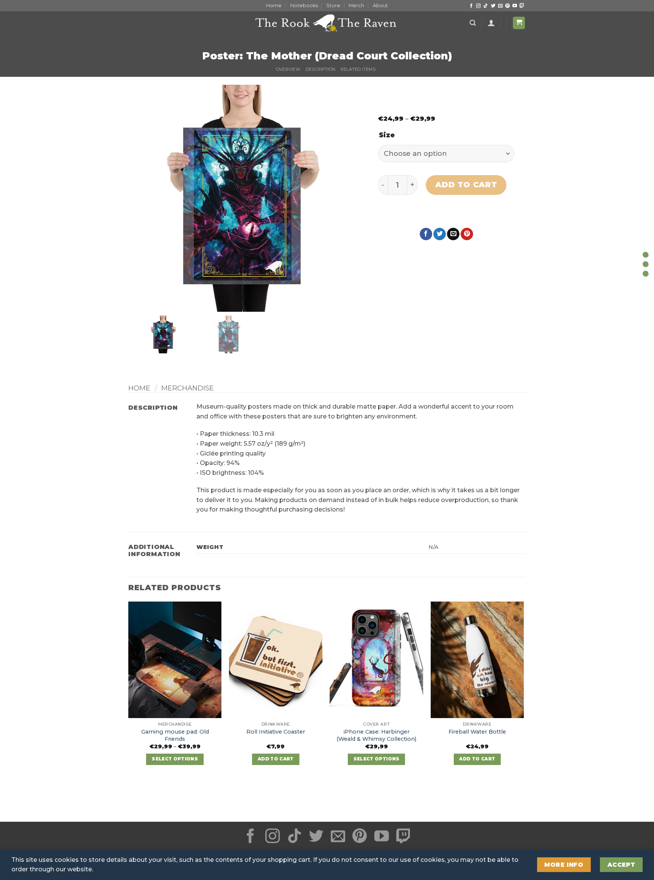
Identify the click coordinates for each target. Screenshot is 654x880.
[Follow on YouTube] (514, 6)
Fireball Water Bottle (477, 731)
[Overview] (645, 254)
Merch (356, 5)
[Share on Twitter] (439, 234)
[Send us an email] (500, 6)
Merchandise (187, 388)
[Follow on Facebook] (471, 6)
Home (274, 5)
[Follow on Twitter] (493, 6)
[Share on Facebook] (426, 234)
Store (333, 5)
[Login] (491, 22)
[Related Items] (645, 273)
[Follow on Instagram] (478, 6)
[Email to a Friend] (453, 234)
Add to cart (466, 184)
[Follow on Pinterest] (507, 6)
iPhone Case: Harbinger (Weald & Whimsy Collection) (376, 735)
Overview (288, 69)
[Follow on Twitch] (522, 6)
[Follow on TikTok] (485, 6)
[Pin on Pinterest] (467, 234)
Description (320, 69)
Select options (175, 759)
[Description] (645, 264)
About (380, 5)
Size (387, 135)
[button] (473, 23)
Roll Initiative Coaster (275, 731)
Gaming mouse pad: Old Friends (175, 735)
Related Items (358, 69)
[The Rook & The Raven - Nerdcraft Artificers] (327, 22)
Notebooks (304, 5)
